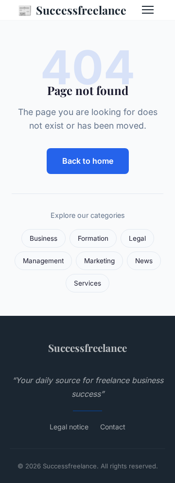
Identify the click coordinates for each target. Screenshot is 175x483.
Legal (137, 238)
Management (43, 261)
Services (87, 283)
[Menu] (148, 10)
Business (43, 238)
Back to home (87, 161)
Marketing (99, 261)
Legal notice (69, 427)
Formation (93, 238)
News (144, 261)
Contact (112, 427)
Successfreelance (72, 10)
